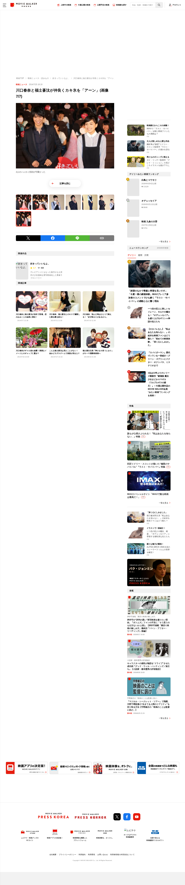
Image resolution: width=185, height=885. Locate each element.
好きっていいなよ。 (40, 263)
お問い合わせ (102, 855)
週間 (140, 255)
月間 (146, 255)
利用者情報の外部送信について (122, 855)
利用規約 (82, 855)
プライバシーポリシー (67, 855)
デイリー (132, 255)
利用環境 (91, 855)
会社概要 (52, 855)
